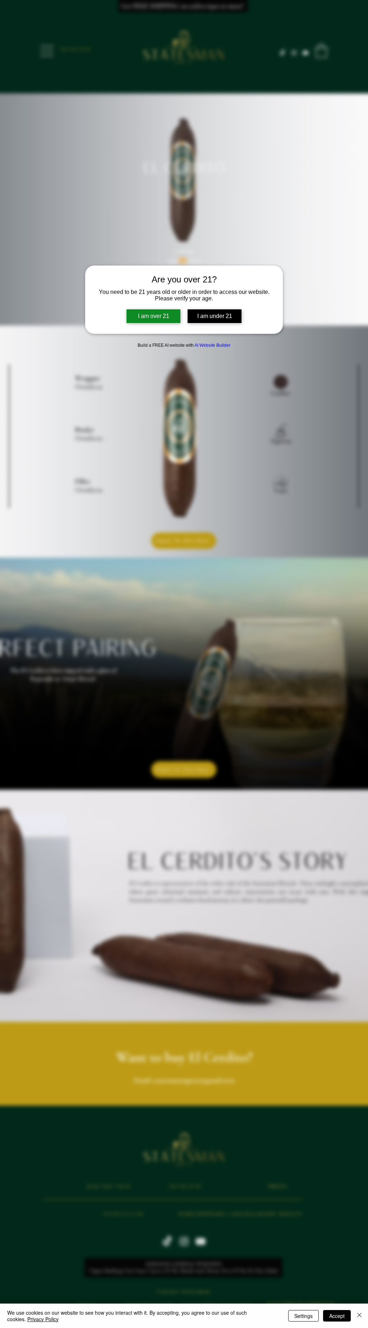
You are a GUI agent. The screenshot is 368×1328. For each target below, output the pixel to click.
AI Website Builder (212, 345)
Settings (303, 1315)
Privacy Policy (43, 1319)
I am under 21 (214, 316)
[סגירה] (359, 1315)
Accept (337, 1315)
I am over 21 (153, 316)
